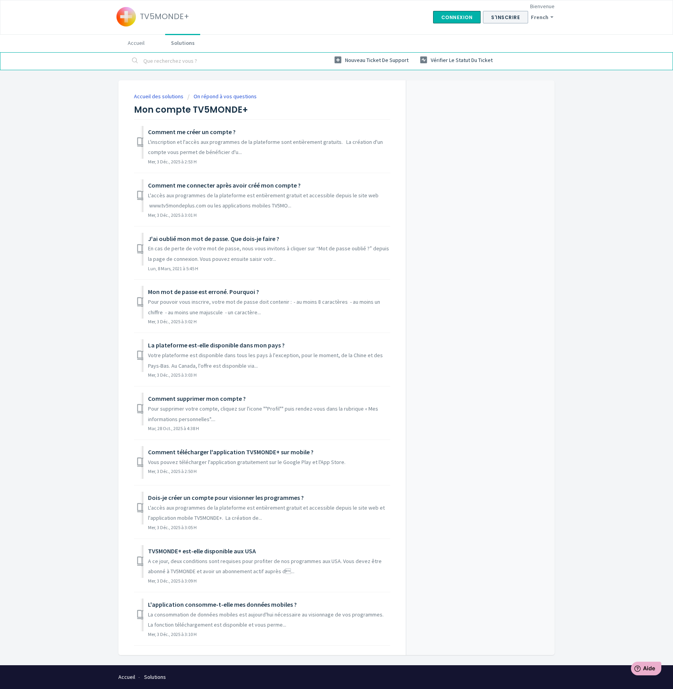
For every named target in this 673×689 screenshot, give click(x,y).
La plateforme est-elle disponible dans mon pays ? (216, 345)
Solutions (183, 42)
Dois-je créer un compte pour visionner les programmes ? (226, 497)
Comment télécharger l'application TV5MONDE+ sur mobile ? (231, 452)
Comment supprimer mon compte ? (197, 398)
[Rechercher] (135, 61)
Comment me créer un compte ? (192, 132)
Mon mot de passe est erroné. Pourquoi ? (203, 292)
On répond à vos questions (225, 96)
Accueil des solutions (159, 96)
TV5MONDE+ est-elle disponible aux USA (202, 551)
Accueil (136, 42)
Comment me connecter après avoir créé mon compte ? (224, 185)
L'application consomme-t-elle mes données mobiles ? (222, 604)
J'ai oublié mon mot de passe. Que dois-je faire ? (213, 239)
